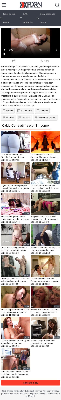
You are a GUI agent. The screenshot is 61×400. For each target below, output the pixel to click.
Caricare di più (30, 382)
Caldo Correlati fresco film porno (25, 125)
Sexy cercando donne (47, 18)
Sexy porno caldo (9, 18)
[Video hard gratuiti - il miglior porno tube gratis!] (30, 5)
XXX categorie (28, 18)
